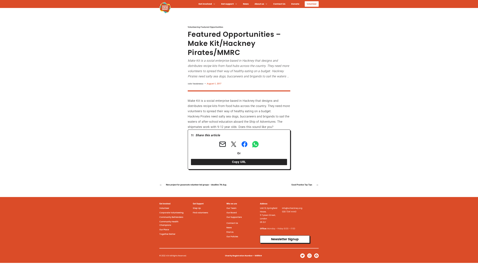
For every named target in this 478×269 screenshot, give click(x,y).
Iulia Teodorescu (195, 83)
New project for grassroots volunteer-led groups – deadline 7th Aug (196, 185)
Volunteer (312, 3)
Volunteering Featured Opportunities (205, 27)
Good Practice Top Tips (301, 185)
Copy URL (239, 162)
